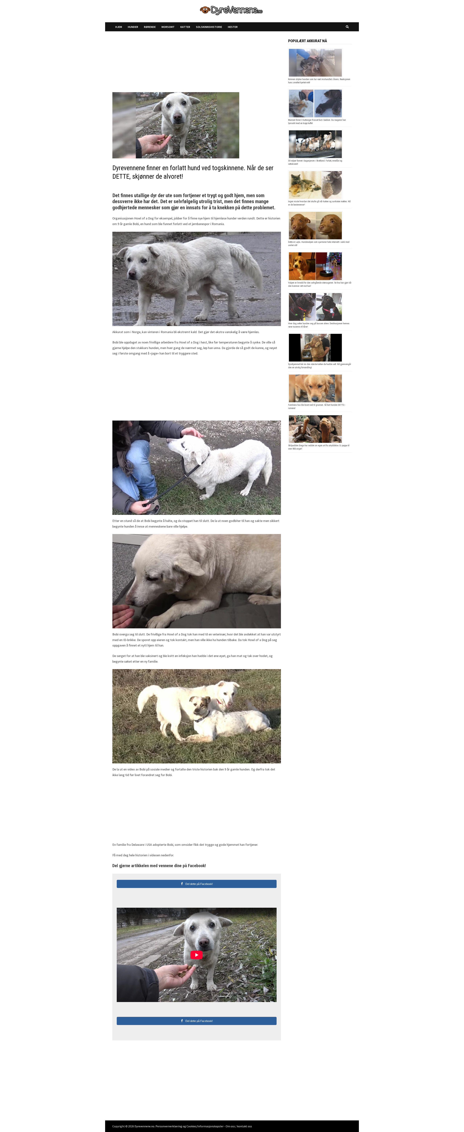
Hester (233, 27)
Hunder (133, 27)
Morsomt (168, 27)
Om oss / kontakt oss (239, 1126)
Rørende (150, 27)
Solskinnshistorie (209, 27)
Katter (185, 27)
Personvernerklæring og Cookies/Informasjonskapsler (189, 1126)
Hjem (118, 27)
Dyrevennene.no (144, 1126)
